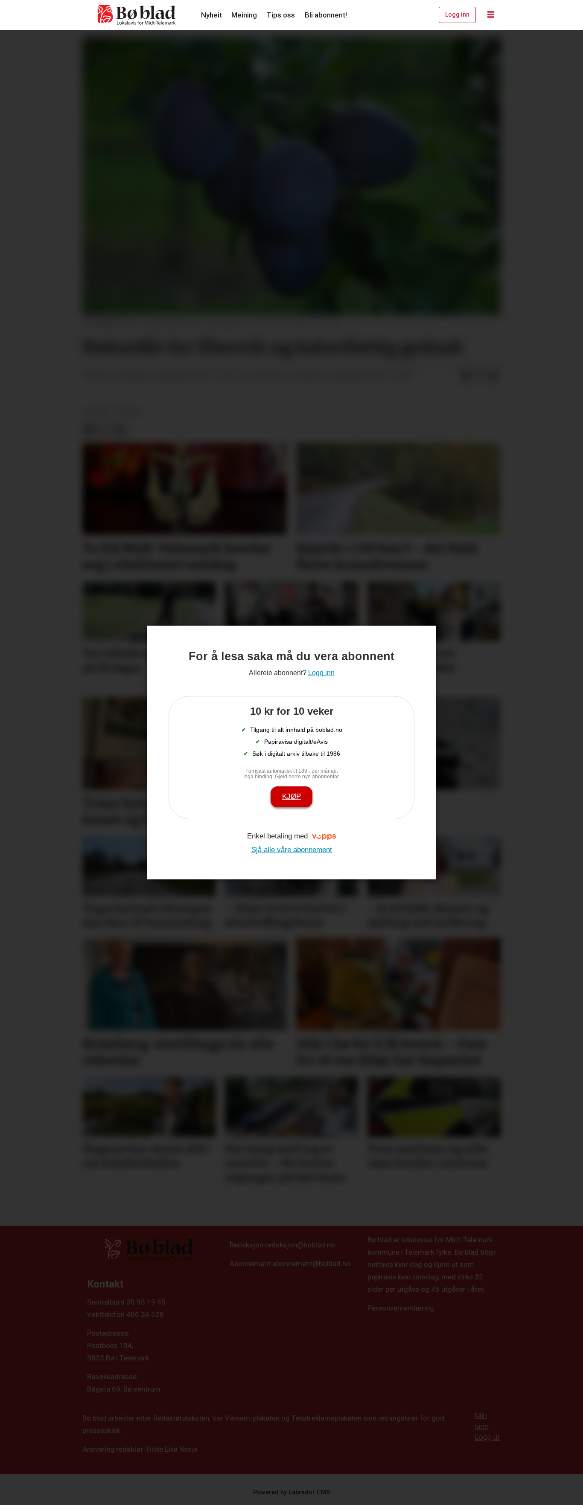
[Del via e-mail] (493, 376)
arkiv (129, 412)
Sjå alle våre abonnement (291, 850)
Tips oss (280, 15)
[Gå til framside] (137, 14)
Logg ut (487, 1437)
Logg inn (457, 14)
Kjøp (291, 796)
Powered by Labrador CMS (291, 1492)
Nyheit (211, 15)
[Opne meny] (491, 15)
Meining (244, 15)
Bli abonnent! (326, 15)
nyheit (97, 412)
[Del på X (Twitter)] (479, 376)
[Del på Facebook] (466, 376)
